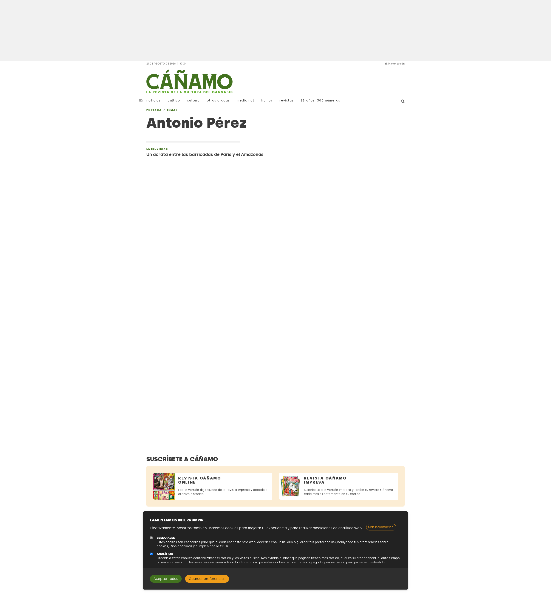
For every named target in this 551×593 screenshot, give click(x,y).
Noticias (153, 100)
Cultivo (174, 100)
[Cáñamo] (189, 83)
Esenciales (166, 538)
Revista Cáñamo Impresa (325, 480)
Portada (154, 110)
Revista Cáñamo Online (199, 480)
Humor (266, 100)
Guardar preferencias (207, 579)
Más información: (381, 527)
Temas (172, 110)
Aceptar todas (165, 579)
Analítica (165, 554)
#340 (183, 63)
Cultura (193, 100)
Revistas (286, 100)
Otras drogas (218, 100)
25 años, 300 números (320, 100)
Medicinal (245, 100)
